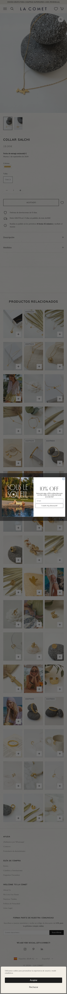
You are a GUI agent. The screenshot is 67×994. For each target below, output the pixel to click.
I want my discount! (49, 506)
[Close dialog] (63, 479)
